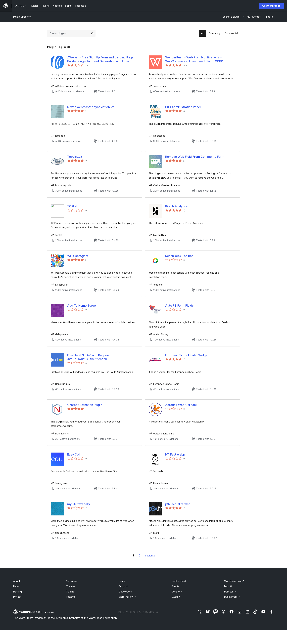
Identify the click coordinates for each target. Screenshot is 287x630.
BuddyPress (232, 596)
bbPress (230, 591)
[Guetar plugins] (92, 33)
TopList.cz (74, 156)
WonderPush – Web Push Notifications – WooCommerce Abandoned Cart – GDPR (194, 59)
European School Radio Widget (187, 355)
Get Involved (179, 581)
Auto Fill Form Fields (179, 305)
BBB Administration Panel (183, 107)
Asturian (49, 612)
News (16, 586)
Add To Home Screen (82, 305)
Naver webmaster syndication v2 (90, 107)
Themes (70, 586)
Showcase (72, 581)
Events (175, 586)
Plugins (70, 591)
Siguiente (149, 555)
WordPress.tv (127, 596)
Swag (176, 596)
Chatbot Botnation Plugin (84, 405)
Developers (125, 591)
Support (123, 586)
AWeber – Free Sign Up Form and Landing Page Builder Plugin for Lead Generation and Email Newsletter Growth (100, 59)
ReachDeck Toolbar (179, 256)
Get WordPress (271, 5)
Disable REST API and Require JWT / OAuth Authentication (88, 357)
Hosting (17, 591)
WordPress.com (234, 581)
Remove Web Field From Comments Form (194, 156)
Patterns (70, 596)
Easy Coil (73, 454)
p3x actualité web (178, 504)
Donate (177, 591)
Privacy (17, 596)
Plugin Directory (22, 16)
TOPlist (72, 206)
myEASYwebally (78, 504)
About (16, 581)
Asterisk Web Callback (181, 405)
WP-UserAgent (77, 256)
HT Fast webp (175, 454)
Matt (228, 586)
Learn (122, 581)
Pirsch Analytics (176, 206)
